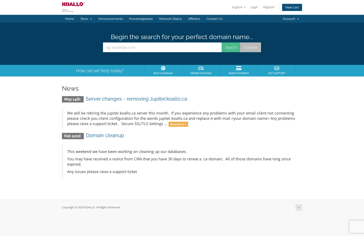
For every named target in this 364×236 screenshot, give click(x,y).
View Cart (292, 7)
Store (85, 19)
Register (269, 7)
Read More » (178, 124)
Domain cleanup (105, 135)
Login (254, 7)
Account (290, 19)
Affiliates (194, 19)
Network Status (170, 19)
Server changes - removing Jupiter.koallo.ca (136, 99)
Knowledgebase (141, 19)
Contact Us (214, 19)
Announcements (110, 19)
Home (69, 19)
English (237, 7)
